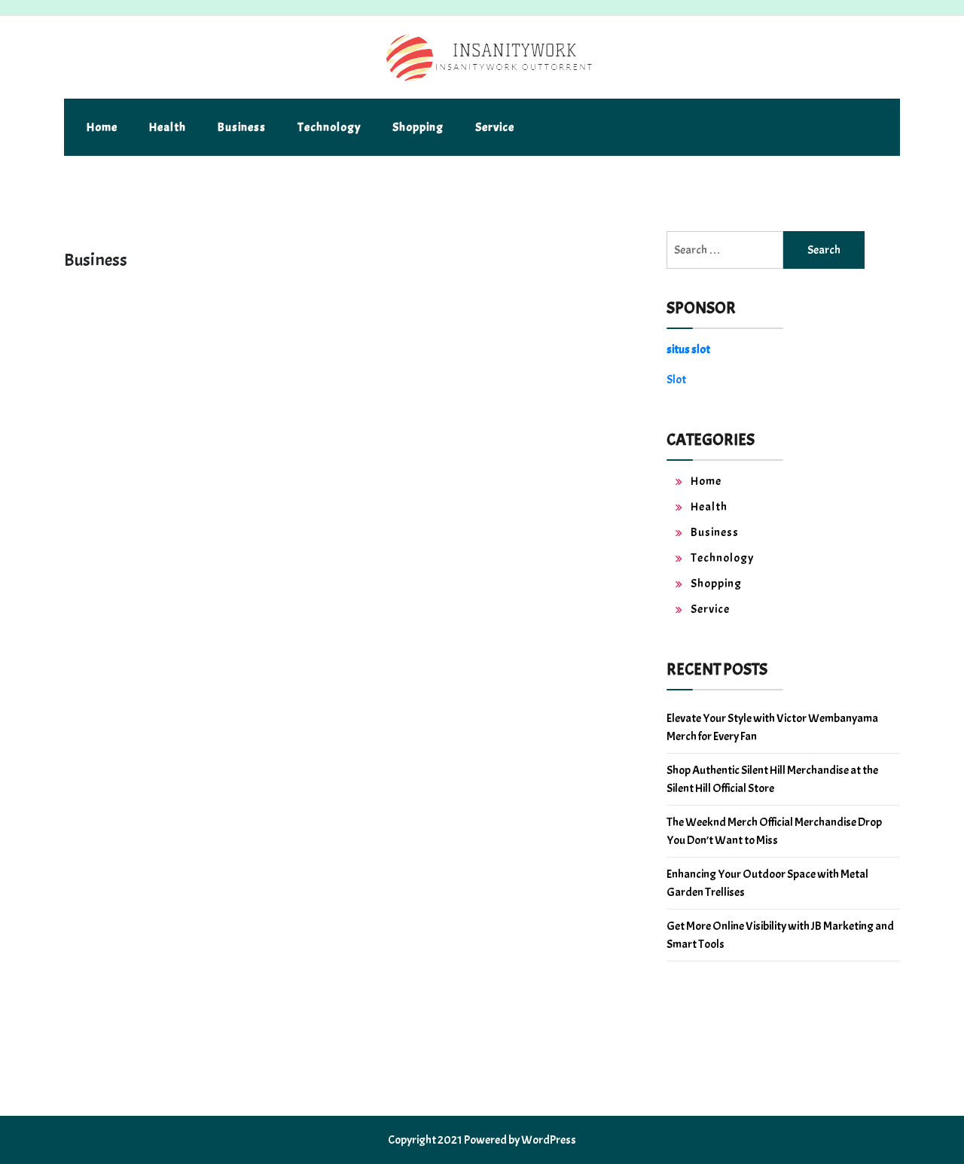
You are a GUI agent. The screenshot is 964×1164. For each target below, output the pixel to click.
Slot (676, 379)
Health (167, 127)
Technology (329, 127)
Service (494, 127)
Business (242, 127)
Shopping (418, 127)
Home (102, 127)
